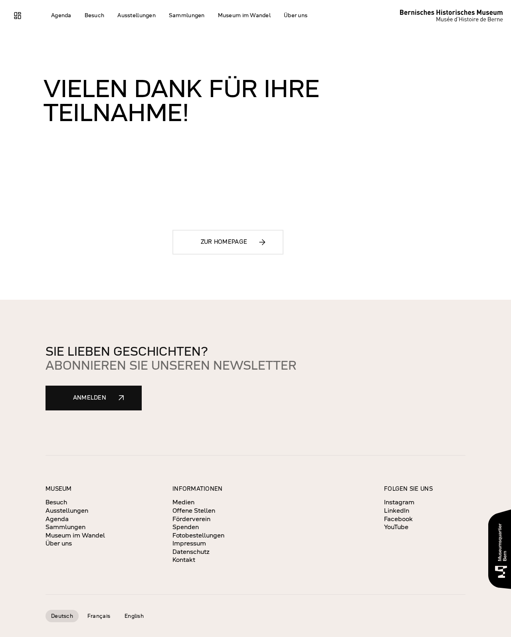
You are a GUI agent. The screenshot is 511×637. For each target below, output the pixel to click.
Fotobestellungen (198, 535)
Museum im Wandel (75, 535)
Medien (183, 502)
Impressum (189, 543)
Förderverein (191, 519)
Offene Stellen (193, 510)
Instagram (399, 502)
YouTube (396, 527)
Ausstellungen (67, 510)
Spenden (185, 527)
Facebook (398, 519)
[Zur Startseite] (454, 16)
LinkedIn (396, 510)
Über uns (59, 543)
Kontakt (183, 559)
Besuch (56, 502)
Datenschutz (191, 551)
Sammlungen (65, 527)
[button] (61, 15)
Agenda (57, 519)
